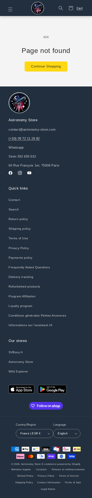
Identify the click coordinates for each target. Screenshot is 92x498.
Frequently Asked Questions (29, 267)
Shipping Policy (24, 482)
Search (14, 209)
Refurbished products (24, 286)
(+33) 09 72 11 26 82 (24, 138)
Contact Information (48, 482)
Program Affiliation (22, 296)
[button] (13, 9)
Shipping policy (20, 228)
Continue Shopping (46, 66)
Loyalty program (21, 306)
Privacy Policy (19, 248)
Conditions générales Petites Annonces (37, 315)
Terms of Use (18, 238)
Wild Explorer (18, 371)
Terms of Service (69, 476)
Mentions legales (21, 469)
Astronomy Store (21, 362)
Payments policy (21, 257)
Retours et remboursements (68, 469)
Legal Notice (48, 489)
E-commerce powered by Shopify (61, 464)
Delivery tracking (21, 277)
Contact (14, 200)
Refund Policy (25, 476)
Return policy (18, 219)
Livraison (41, 469)
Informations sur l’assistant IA (30, 325)
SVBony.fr (16, 352)
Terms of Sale (73, 482)
